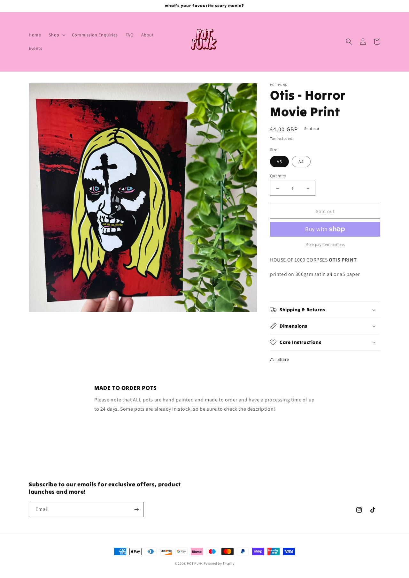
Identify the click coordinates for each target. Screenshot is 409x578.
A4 (301, 161)
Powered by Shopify (219, 563)
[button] (56, 35)
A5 (279, 161)
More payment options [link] (325, 244)
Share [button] (283, 359)
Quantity (278, 176)
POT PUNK (195, 563)
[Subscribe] (136, 509)
